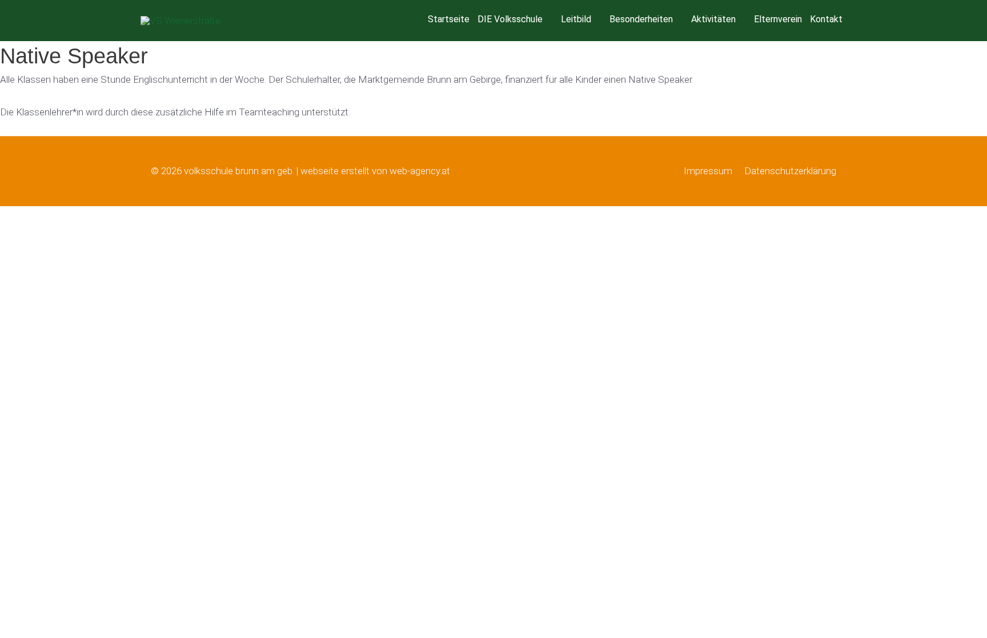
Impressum (708, 170)
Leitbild (576, 19)
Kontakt (826, 19)
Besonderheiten (641, 19)
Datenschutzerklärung (790, 170)
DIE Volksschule (510, 19)
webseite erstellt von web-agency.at (375, 170)
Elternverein (778, 19)
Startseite (449, 19)
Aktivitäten (713, 19)
